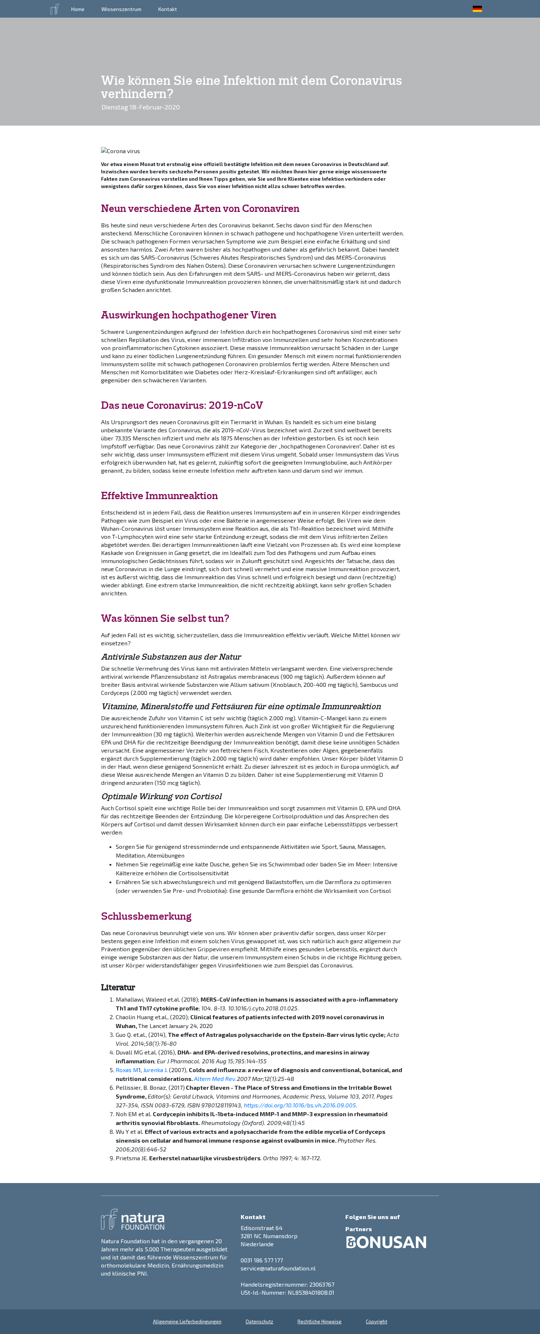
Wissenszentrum (121, 9)
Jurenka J (154, 1069)
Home (77, 9)
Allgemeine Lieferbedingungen (187, 1321)
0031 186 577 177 (262, 1260)
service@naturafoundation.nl (278, 1268)
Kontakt (167, 9)
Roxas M (127, 1069)
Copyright (376, 1321)
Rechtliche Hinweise (320, 1321)
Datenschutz (259, 1321)
